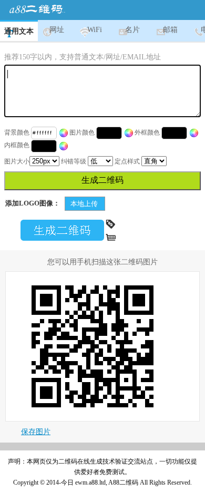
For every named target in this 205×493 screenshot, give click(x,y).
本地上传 (84, 204)
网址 (56, 30)
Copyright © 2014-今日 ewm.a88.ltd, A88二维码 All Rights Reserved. (102, 482)
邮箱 (170, 30)
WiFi (94, 30)
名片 (132, 30)
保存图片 (35, 432)
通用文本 (19, 31)
